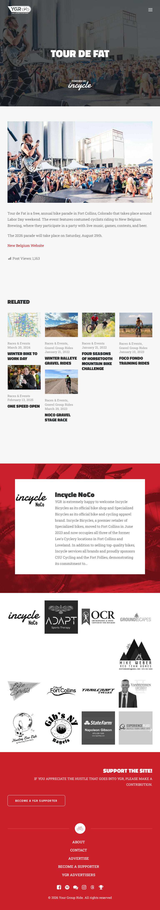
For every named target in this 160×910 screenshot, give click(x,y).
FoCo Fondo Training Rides (134, 360)
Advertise (78, 858)
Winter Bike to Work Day (22, 356)
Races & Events (19, 343)
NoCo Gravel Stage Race (58, 417)
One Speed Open (24, 406)
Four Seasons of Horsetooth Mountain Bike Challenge (97, 361)
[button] (150, 10)
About (78, 842)
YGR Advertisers (78, 874)
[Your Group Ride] (19, 10)
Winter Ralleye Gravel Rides (61, 360)
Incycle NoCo (75, 494)
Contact (78, 850)
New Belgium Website (26, 245)
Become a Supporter (78, 866)
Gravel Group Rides (59, 348)
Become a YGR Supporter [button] (36, 800)
